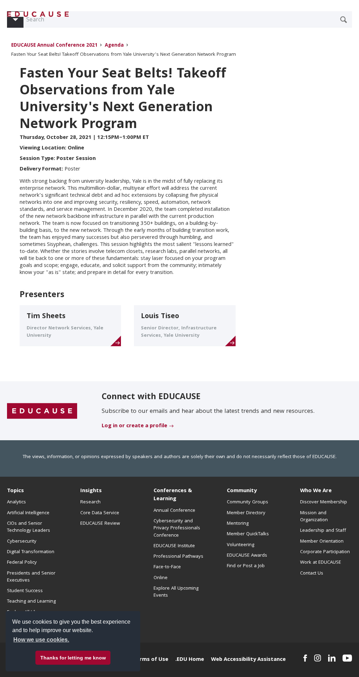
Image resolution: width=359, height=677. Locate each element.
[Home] (38, 14)
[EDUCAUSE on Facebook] (305, 658)
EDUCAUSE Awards (247, 555)
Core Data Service (99, 513)
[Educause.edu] (42, 411)
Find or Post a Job (246, 566)
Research (90, 502)
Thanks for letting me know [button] (73, 658)
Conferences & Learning (173, 495)
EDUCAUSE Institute (174, 546)
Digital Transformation (30, 552)
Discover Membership (323, 502)
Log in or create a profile (134, 426)
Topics (15, 491)
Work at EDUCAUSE (320, 563)
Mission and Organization (314, 516)
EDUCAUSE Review (100, 524)
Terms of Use (150, 659)
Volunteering (240, 545)
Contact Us (311, 573)
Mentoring (238, 524)
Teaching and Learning (31, 601)
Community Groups (247, 502)
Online (161, 578)
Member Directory (246, 513)
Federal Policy (22, 563)
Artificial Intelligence (28, 513)
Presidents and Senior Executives (31, 577)
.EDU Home (189, 659)
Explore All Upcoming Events (176, 592)
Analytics (16, 502)
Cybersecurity (21, 541)
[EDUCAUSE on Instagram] (317, 658)
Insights (91, 491)
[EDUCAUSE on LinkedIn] (332, 658)
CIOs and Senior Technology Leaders (28, 527)
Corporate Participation (325, 552)
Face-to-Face (167, 567)
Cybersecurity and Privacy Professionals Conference (177, 528)
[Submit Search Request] (343, 19)
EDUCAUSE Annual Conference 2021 (54, 46)
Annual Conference (174, 511)
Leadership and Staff (323, 531)
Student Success (25, 591)
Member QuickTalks (248, 534)
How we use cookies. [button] (41, 640)
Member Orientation (322, 541)
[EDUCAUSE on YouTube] (347, 658)
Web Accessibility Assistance (248, 659)
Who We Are (316, 491)
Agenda (114, 46)
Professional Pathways (178, 557)
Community (242, 491)
